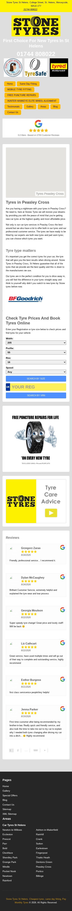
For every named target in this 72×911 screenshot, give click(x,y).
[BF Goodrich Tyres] (25, 299)
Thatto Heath (43, 857)
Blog (55, 106)
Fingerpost (41, 852)
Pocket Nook (9, 871)
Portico (39, 871)
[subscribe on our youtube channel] (50, 9)
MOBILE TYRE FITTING (19, 89)
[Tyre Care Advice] (36, 501)
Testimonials (13, 106)
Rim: (8, 358)
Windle (6, 866)
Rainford (7, 880)
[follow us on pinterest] (46, 9)
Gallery (30, 106)
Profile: (10, 348)
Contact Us (12, 112)
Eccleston (8, 834)
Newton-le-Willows (12, 829)
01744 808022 (30, 9)
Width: (9, 338)
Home (10, 84)
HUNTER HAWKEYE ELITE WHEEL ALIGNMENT (31, 101)
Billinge (40, 876)
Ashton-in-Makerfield (47, 829)
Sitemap (7, 809)
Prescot (7, 839)
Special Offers (10, 795)
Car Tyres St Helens (14, 825)
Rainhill (40, 834)
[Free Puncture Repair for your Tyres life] (35, 438)
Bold (5, 848)
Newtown (7, 876)
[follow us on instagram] (40, 9)
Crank (39, 839)
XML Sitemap (10, 814)
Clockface (8, 852)
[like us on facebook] (43, 9)
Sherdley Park (10, 857)
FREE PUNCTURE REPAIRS (21, 95)
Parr (5, 843)
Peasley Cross (43, 866)
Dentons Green (44, 862)
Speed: (10, 367)
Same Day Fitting (28, 84)
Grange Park (9, 862)
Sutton (39, 843)
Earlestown (42, 848)
